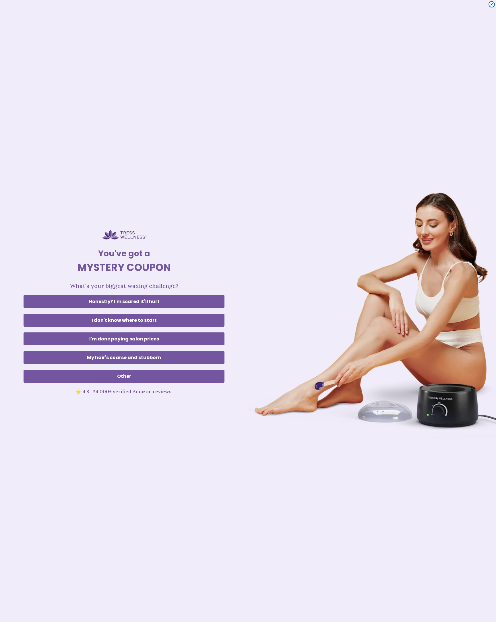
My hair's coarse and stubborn (124, 357)
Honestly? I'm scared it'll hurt (124, 301)
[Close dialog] (492, 4)
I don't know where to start (124, 320)
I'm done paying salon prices (124, 339)
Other (124, 376)
